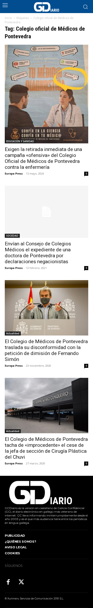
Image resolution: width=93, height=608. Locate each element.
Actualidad (12, 333)
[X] (21, 582)
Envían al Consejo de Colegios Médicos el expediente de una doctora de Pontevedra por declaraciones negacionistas (38, 252)
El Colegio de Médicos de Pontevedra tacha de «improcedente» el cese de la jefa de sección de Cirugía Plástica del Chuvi (46, 448)
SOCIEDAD (12, 235)
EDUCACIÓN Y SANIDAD (20, 141)
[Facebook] (8, 582)
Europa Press (14, 173)
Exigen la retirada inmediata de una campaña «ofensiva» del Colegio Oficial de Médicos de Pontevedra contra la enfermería (43, 158)
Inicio (8, 18)
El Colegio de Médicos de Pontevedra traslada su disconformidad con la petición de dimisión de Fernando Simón (46, 350)
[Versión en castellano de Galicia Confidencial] (46, 7)
